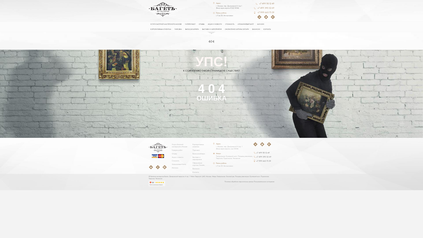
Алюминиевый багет (246, 24)
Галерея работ (190, 24)
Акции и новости (215, 24)
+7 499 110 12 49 (266, 3)
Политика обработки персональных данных (239, 182)
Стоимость (229, 24)
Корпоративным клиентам (160, 29)
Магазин (260, 24)
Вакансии (256, 29)
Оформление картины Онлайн (237, 29)
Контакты (267, 29)
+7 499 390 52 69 (265, 8)
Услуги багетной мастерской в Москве (166, 24)
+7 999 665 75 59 (266, 12)
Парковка (178, 29)
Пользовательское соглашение (264, 182)
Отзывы (201, 24)
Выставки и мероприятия (212, 29)
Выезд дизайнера (192, 29)
